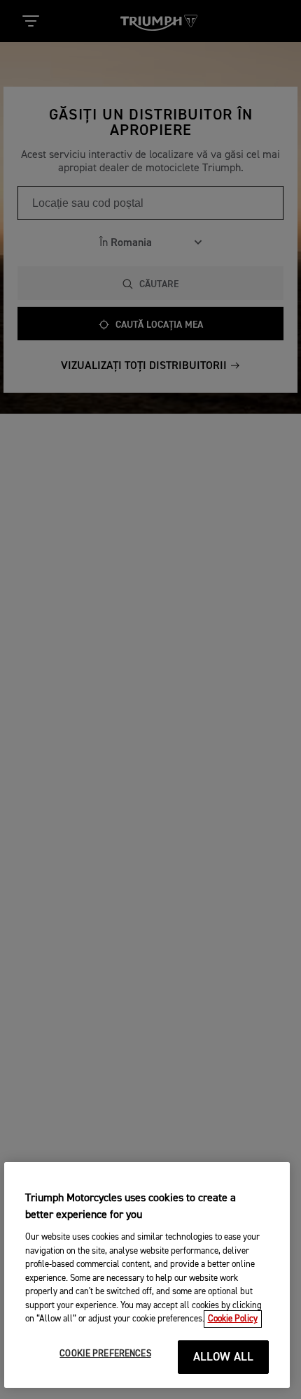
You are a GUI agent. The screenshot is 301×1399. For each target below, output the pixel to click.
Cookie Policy (233, 1319)
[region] (147, 1275)
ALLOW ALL (223, 1357)
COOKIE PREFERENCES (104, 1353)
